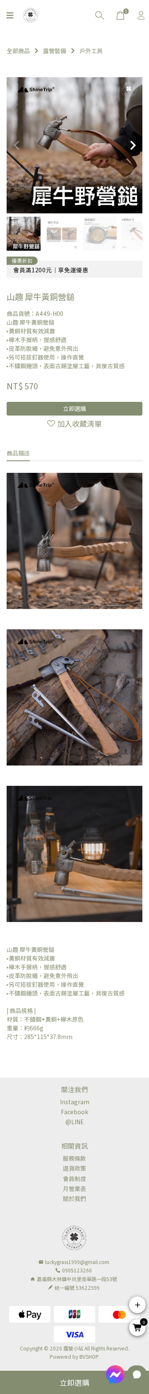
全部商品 (18, 50)
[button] (132, 145)
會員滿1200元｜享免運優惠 (51, 270)
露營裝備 (54, 50)
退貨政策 (74, 1168)
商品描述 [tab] (18, 453)
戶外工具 (91, 50)
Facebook (74, 1112)
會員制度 (74, 1178)
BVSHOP (89, 1356)
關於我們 (74, 1198)
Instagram (74, 1102)
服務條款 (74, 1158)
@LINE (74, 1122)
